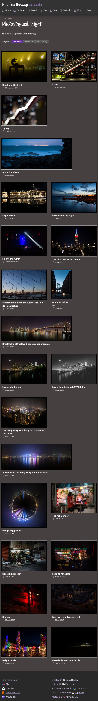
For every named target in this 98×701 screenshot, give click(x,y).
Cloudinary (82, 688)
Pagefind (79, 692)
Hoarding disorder (11, 574)
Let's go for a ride (61, 574)
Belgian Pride (9, 660)
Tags (9, 18)
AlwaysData (72, 697)
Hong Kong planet (11, 531)
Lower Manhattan (11, 387)
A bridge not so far (60, 304)
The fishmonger (60, 516)
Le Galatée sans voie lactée (66, 660)
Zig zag (5, 128)
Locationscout (13, 692)
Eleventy (69, 684)
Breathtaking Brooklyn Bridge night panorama (26, 344)
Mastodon (11, 697)
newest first (29, 42)
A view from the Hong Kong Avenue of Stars (25, 472)
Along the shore (10, 172)
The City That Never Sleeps (66, 259)
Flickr (8, 684)
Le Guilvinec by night (63, 215)
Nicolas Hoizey (70, 680)
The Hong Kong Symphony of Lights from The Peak (23, 432)
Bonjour (6, 617)
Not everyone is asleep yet (66, 617)
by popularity (42, 42)
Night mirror (8, 215)
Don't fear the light (12, 85)
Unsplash (10, 688)
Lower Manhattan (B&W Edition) (69, 387)
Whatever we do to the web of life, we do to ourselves (22, 304)
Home (4, 18)
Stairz (55, 84)
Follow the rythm (11, 259)
